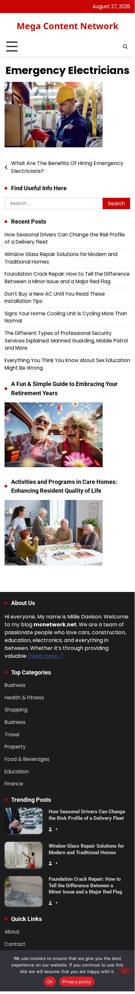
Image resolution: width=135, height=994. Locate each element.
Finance (14, 783)
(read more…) (45, 656)
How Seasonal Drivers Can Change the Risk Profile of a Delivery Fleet (87, 815)
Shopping (16, 709)
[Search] (125, 47)
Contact (15, 944)
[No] (124, 970)
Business (15, 685)
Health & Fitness (24, 697)
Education (17, 771)
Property (15, 746)
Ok (50, 981)
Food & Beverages (27, 759)
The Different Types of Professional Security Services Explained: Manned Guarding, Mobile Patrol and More (66, 340)
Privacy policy (76, 981)
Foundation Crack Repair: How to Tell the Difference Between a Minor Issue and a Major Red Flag (67, 277)
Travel (12, 734)
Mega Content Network (67, 26)
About (12, 931)
